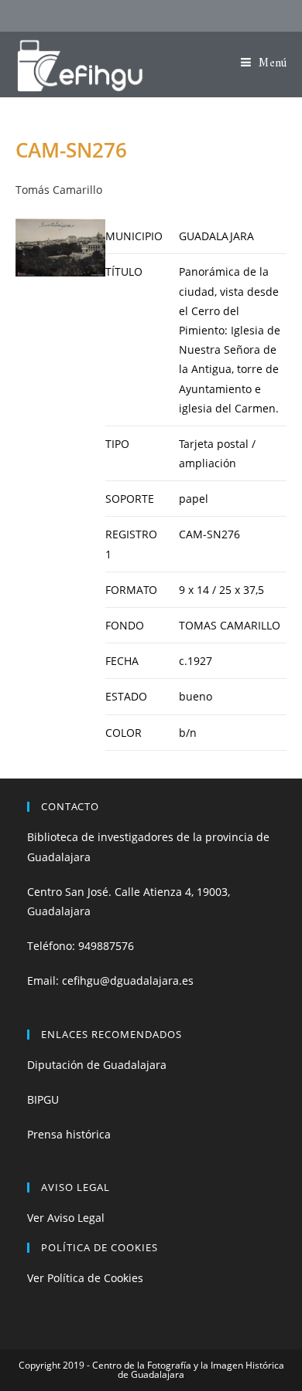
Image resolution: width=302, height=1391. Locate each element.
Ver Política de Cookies (85, 1278)
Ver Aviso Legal (66, 1217)
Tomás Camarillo (58, 189)
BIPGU (43, 1099)
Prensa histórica (69, 1134)
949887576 (106, 945)
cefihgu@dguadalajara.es (128, 980)
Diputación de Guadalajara (96, 1064)
